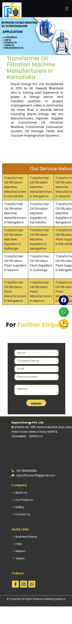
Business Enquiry (26, 536)
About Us (21, 492)
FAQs (19, 544)
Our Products (24, 499)
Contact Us (22, 514)
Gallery (19, 507)
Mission (20, 551)
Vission (20, 558)
